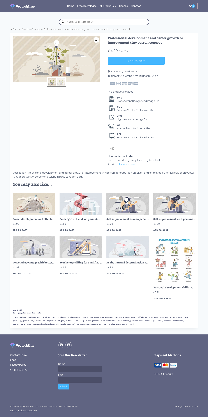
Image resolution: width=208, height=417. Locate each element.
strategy (81, 324)
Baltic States (25, 410)
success (91, 324)
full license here (126, 164)
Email (61, 375)
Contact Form (18, 355)
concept (118, 317)
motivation (111, 321)
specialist (64, 324)
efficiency (142, 317)
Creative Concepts (32, 313)
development (129, 317)
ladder (68, 321)
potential (157, 321)
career (85, 317)
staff (73, 324)
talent (99, 324)
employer (164, 317)
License (123, 6)
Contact (136, 6)
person (148, 321)
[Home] (11, 29)
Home (70, 6)
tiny (106, 324)
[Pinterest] (61, 345)
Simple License (18, 369)
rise (51, 324)
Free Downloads (87, 6)
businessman (74, 317)
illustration (39, 321)
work (132, 324)
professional (19, 324)
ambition (46, 317)
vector (125, 324)
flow (180, 317)
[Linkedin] (68, 345)
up (119, 324)
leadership (79, 321)
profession (178, 321)
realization (42, 324)
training (113, 324)
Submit (64, 386)
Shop (13, 360)
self (56, 324)
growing (17, 321)
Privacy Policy (18, 365)
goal (186, 317)
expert (173, 317)
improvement (53, 321)
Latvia (13, 410)
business (62, 317)
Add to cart (136, 61)
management (92, 321)
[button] (96, 40)
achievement (34, 317)
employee (153, 317)
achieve (22, 317)
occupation (123, 321)
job (62, 321)
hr (32, 321)
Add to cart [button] (20, 230)
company (94, 317)
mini (103, 321)
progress (31, 324)
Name (61, 364)
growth (26, 321)
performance (136, 321)
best (54, 317)
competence (106, 317)
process (167, 321)
